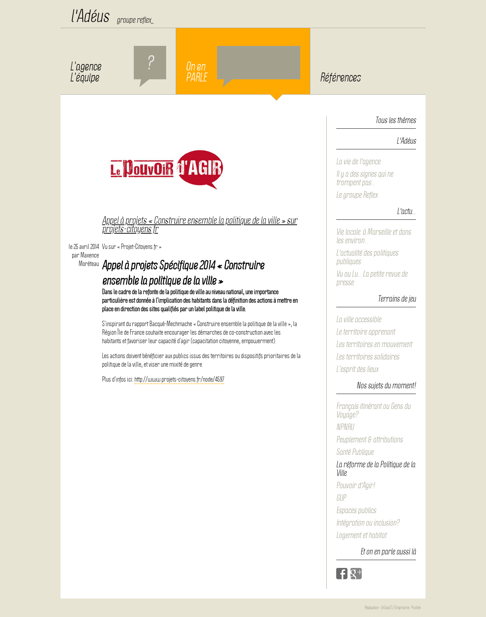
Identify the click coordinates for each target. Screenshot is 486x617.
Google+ (356, 573)
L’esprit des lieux (357, 369)
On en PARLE (196, 72)
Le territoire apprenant (365, 332)
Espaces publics (356, 510)
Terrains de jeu (397, 299)
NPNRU (345, 427)
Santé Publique (355, 452)
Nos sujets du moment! (386, 385)
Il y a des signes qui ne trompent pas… (364, 178)
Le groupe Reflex (356, 195)
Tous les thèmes (395, 120)
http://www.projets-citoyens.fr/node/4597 (179, 379)
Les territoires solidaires (367, 356)
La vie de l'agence (358, 161)
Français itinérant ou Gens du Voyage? (373, 410)
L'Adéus (406, 141)
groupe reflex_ (135, 20)
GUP (341, 498)
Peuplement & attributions (369, 439)
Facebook (342, 573)
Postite (416, 607)
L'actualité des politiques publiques (367, 257)
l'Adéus (89, 16)
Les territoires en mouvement (374, 344)
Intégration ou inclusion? (368, 522)
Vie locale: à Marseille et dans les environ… (373, 236)
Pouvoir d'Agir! (355, 485)
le (84, 247)
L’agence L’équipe (85, 72)
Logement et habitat (361, 535)
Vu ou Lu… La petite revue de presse (371, 278)
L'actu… (406, 211)
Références (340, 77)
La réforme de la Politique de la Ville (375, 468)
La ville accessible (358, 319)
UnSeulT (386, 607)
